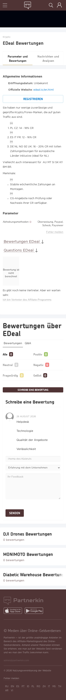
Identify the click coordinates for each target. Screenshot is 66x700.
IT (49, 686)
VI (12, 690)
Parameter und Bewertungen (18, 58)
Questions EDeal (19, 250)
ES (17, 686)
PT (23, 686)
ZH (44, 686)
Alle (5, 354)
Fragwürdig (10, 375)
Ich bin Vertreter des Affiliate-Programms (27, 300)
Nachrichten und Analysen (48, 58)
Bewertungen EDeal (22, 241)
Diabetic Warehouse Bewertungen (33, 574)
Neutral (8, 365)
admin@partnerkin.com (16, 660)
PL (33, 686)
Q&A (28, 343)
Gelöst (37, 375)
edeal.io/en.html (43, 90)
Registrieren (33, 99)
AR (6, 690)
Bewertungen (13, 343)
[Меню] (5, 6)
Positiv (37, 354)
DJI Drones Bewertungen (27, 534)
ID (28, 686)
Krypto (6, 37)
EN (12, 686)
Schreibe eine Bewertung (33, 389)
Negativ (38, 365)
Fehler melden (54, 232)
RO (38, 686)
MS (54, 686)
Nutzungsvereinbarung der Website (32, 671)
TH (59, 686)
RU (6, 686)
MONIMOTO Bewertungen (28, 554)
